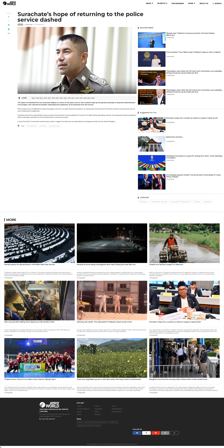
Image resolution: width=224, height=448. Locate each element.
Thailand (31, 126)
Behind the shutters (174, 137)
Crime (197, 201)
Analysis (97, 425)
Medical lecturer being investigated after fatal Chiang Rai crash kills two (106, 264)
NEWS (149, 3)
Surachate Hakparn (55, 126)
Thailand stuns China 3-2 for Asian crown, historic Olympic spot (30, 379)
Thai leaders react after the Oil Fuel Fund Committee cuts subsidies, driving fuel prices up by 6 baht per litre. (194, 72)
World (207, 201)
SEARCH (218, 3)
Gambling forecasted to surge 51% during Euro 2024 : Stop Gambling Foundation (194, 157)
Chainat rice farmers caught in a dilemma (166, 264)
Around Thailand (180, 201)
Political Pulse (113, 422)
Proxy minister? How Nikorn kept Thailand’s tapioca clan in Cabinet (193, 52)
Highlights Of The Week (85, 425)
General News (159, 201)
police (42, 126)
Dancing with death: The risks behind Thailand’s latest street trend (104, 322)
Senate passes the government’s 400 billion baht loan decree (29, 264)
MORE (191, 3)
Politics (143, 201)
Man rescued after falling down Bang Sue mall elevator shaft (29, 322)
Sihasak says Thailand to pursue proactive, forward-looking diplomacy (190, 34)
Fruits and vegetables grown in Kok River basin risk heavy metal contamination (109, 379)
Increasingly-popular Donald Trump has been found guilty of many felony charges (193, 176)
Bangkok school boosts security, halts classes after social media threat (178, 379)
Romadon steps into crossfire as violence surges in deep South (192, 118)
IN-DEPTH (161, 3)
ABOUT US (204, 3)
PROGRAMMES (178, 3)
